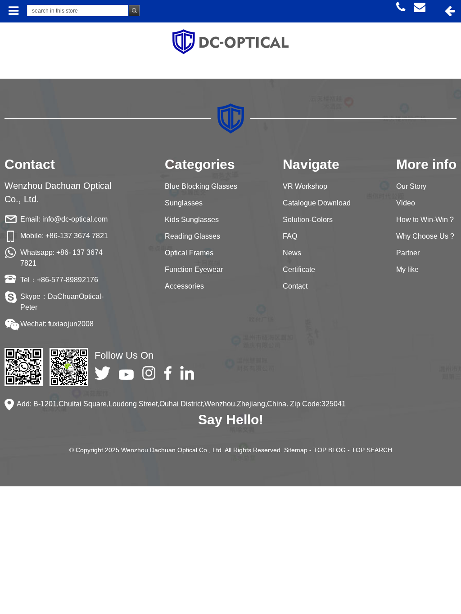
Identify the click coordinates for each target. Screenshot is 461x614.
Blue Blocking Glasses (201, 186)
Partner (408, 253)
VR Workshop (305, 186)
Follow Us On (124, 355)
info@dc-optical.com (75, 219)
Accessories (184, 286)
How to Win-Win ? (425, 219)
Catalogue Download (317, 203)
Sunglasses (184, 203)
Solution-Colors (308, 219)
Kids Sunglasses (192, 219)
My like (407, 269)
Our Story (411, 186)
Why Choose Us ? (425, 236)
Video (405, 203)
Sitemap (295, 450)
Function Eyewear (194, 269)
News (292, 253)
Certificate (299, 269)
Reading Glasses (192, 236)
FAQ (290, 236)
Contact (295, 286)
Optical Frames (189, 253)
